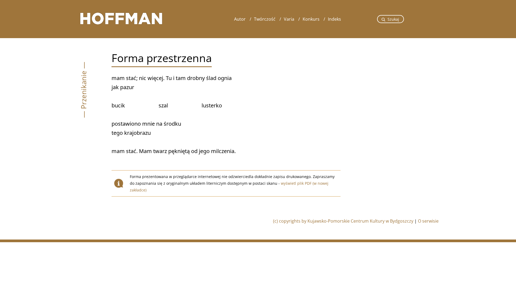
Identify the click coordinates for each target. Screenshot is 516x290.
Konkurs (311, 19)
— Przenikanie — (83, 90)
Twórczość (264, 19)
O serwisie (428, 221)
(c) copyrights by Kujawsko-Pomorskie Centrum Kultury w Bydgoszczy (343, 221)
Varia (289, 19)
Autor (240, 19)
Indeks (334, 19)
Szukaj (393, 19)
